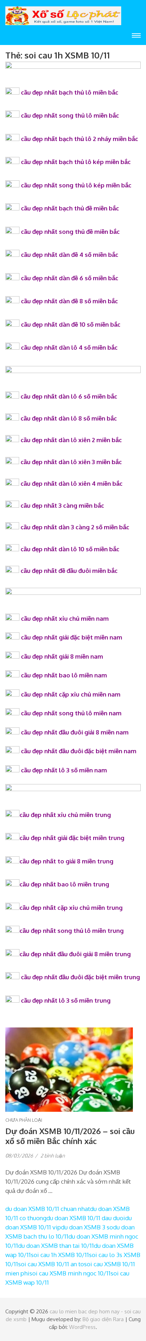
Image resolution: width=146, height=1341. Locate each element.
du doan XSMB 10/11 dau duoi (85, 1218)
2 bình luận (52, 1156)
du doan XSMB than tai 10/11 (56, 1245)
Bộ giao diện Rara (103, 1319)
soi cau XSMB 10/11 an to (51, 1264)
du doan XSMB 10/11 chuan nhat (47, 1208)
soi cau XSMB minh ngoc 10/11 (70, 1273)
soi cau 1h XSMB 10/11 (60, 1254)
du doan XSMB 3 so (87, 1227)
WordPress (82, 1327)
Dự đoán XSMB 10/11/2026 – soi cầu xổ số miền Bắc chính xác (70, 1136)
